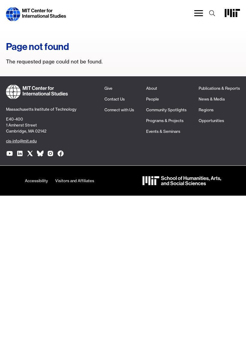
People (152, 99)
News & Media (212, 99)
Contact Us (114, 99)
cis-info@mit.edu (21, 141)
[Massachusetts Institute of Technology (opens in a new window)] (232, 15)
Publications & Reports (219, 88)
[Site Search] (212, 14)
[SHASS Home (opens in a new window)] (181, 181)
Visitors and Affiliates (74, 180)
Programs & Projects (165, 120)
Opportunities (211, 120)
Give (108, 88)
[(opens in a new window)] (9, 153)
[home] (36, 17)
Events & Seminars (163, 131)
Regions (206, 109)
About (151, 88)
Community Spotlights (166, 109)
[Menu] (198, 14)
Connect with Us (119, 109)
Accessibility (36, 180)
